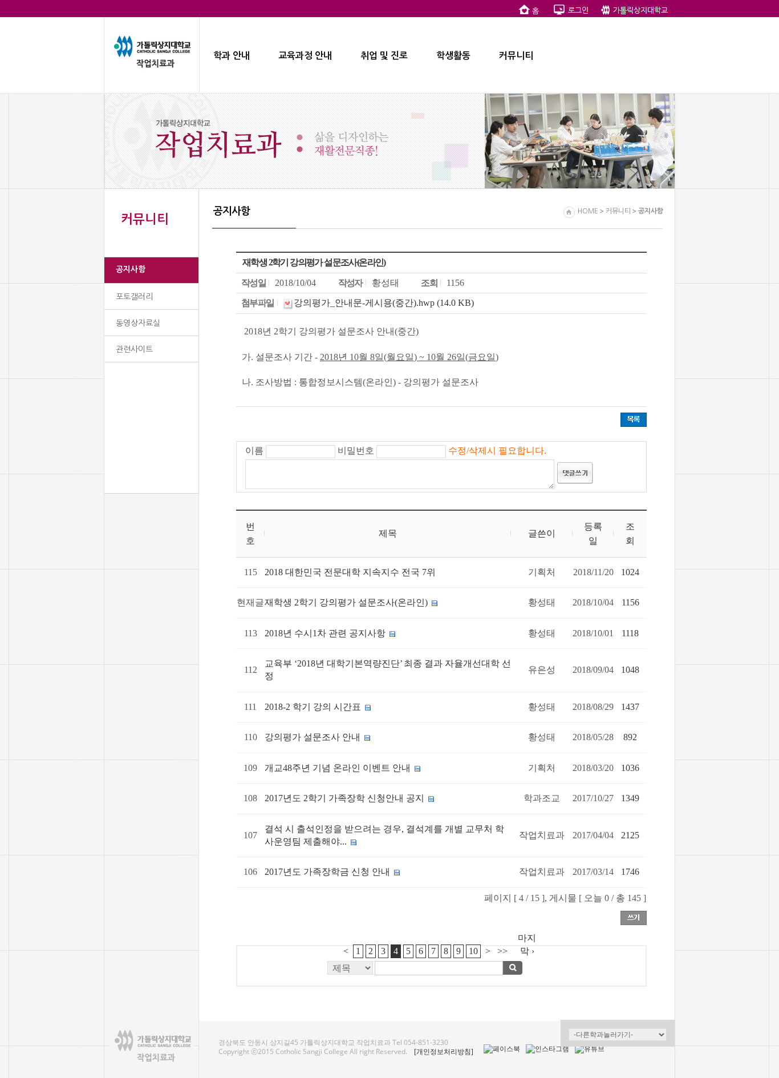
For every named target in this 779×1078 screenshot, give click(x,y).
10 (473, 951)
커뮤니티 (516, 55)
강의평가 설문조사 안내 (312, 737)
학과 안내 (231, 55)
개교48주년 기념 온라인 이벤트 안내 (339, 768)
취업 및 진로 (384, 55)
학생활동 (453, 55)
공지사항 (130, 269)
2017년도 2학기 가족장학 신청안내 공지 (344, 798)
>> (502, 951)
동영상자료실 (138, 323)
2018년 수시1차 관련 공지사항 (325, 633)
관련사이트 (134, 349)
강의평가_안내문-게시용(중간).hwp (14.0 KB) (384, 303)
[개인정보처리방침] (443, 1051)
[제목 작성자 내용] (441, 971)
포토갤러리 (134, 297)
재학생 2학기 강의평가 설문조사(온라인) (346, 602)
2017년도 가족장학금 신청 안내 (328, 872)
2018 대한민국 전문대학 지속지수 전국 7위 (350, 572)
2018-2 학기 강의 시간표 (313, 707)
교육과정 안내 (305, 55)
